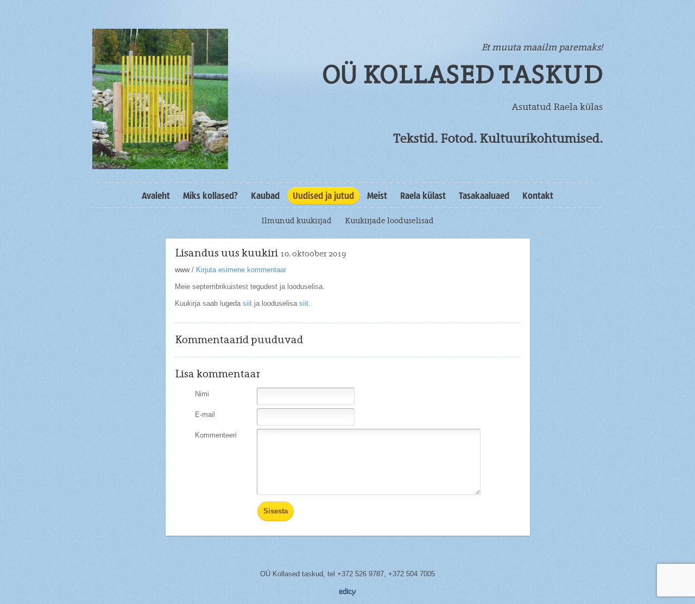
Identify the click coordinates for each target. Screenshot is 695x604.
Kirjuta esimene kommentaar (241, 270)
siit (246, 303)
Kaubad (265, 196)
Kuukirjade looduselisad (389, 221)
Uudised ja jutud (323, 196)
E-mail (205, 414)
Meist (377, 196)
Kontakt (537, 196)
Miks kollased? (210, 196)
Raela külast (423, 196)
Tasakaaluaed (484, 196)
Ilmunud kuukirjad (296, 221)
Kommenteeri (216, 435)
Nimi (202, 394)
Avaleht (156, 196)
